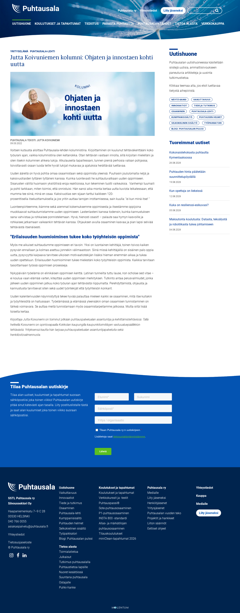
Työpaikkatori (68, 533)
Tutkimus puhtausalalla (74, 562)
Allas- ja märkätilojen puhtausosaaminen (113, 525)
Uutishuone (21, 23)
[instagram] (11, 555)
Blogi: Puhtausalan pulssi (76, 538)
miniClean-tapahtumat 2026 (117, 538)
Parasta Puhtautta (118, 23)
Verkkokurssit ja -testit (113, 498)
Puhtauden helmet (71, 523)
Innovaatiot (66, 498)
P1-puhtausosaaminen (114, 513)
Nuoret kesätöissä (71, 572)
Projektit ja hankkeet (160, 518)
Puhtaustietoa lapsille (73, 567)
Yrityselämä (19, 51)
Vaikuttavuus (67, 493)
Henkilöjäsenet (157, 503)
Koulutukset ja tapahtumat (58, 23)
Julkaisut (65, 557)
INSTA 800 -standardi (113, 518)
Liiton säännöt (156, 523)
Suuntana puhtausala (73, 577)
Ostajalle (65, 582)
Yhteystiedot (148, 10)
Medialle (153, 493)
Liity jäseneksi (173, 10)
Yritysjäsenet (155, 508)
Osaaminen (66, 508)
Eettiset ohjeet (156, 528)
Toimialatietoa (68, 551)
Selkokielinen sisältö (72, 528)
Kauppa (201, 496)
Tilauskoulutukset (110, 533)
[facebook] (18, 555)
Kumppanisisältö (70, 518)
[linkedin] (24, 555)
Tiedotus (92, 23)
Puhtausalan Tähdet (154, 23)
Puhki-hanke (67, 587)
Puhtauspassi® (109, 503)
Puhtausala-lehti (42, 51)
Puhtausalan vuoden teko (164, 513)
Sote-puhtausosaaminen (115, 508)
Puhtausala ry (127, 10)
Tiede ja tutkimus (70, 503)
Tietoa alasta (186, 23)
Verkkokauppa (212, 23)
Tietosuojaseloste (20, 542)
